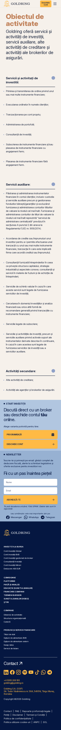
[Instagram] (18, 672)
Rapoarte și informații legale (36, 711)
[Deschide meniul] (55, 3)
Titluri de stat (9, 634)
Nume (9, 482)
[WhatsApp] (43, 672)
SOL (45, 722)
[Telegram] (49, 672)
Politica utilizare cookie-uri (17, 722)
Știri (6, 602)
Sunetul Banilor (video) (16, 598)
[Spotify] (24, 672)
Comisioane (10, 577)
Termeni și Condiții (35, 715)
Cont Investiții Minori (12, 565)
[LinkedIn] (6, 672)
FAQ (17, 711)
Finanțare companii (14, 591)
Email (8, 490)
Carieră (7, 622)
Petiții (6, 715)
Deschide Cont (46, 4)
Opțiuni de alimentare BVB (15, 638)
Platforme (9, 581)
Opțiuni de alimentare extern (16, 641)
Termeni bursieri (12, 595)
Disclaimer (17, 715)
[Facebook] (12, 672)
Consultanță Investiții (13, 561)
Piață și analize (12, 584)
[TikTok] (37, 672)
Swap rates (9, 645)
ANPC (36, 722)
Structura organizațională (15, 618)
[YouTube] (31, 672)
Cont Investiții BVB (11, 554)
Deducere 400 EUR (12, 568)
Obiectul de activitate (13, 615)
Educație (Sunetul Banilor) (18, 588)
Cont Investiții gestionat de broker (18, 558)
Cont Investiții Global (12, 551)
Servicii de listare (11, 648)
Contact (8, 711)
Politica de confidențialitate (17, 718)
